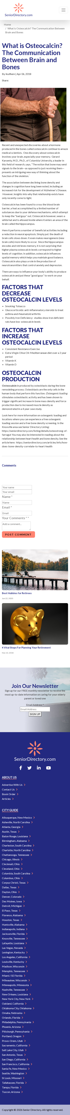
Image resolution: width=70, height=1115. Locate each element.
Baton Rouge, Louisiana (15, 836)
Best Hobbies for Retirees (17, 593)
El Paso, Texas (10, 910)
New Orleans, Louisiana (15, 994)
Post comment (18, 534)
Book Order (9, 794)
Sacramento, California (15, 1045)
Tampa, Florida (10, 1087)
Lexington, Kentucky (13, 952)
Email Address (35, 704)
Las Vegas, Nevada (12, 947)
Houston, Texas (11, 919)
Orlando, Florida (11, 1017)
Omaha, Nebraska (12, 1012)
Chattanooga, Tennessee (16, 854)
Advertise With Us (12, 784)
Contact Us (8, 789)
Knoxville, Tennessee (13, 938)
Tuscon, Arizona (11, 1091)
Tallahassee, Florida (13, 1082)
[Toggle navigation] (63, 10)
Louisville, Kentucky (13, 961)
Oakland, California (13, 1003)
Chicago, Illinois (11, 859)
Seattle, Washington (13, 1073)
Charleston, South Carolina (17, 845)
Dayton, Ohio (9, 891)
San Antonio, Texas (12, 1054)
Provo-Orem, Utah (12, 1040)
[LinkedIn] (39, 767)
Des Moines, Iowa (12, 901)
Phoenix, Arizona (11, 1026)
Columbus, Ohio (11, 878)
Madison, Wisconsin (13, 966)
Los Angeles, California (15, 957)
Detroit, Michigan (12, 905)
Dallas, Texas (9, 887)
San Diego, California (14, 1059)
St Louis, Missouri (12, 1077)
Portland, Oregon (12, 1036)
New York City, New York (16, 998)
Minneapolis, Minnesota (15, 984)
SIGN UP (35, 714)
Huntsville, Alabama (13, 924)
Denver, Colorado (12, 896)
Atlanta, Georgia (11, 826)
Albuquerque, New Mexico (17, 817)
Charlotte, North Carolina (16, 850)
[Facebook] (20, 767)
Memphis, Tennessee (14, 971)
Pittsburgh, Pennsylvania (16, 1031)
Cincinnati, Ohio (11, 864)
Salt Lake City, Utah (13, 1050)
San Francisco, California (16, 1064)
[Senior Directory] (18, 10)
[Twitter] (29, 767)
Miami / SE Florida (12, 975)
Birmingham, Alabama (14, 840)
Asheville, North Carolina (16, 822)
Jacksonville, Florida (13, 933)
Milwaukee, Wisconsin (15, 980)
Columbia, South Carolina (16, 873)
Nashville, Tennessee (13, 989)
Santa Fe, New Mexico (14, 1068)
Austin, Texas (9, 831)
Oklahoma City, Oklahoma (17, 1008)
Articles (6, 798)
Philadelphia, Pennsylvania (17, 1022)
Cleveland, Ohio (11, 868)
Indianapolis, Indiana (13, 929)
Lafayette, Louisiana (13, 943)
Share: (5, 80)
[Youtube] (48, 767)
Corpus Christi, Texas (14, 882)
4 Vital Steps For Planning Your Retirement (26, 647)
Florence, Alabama (12, 915)
